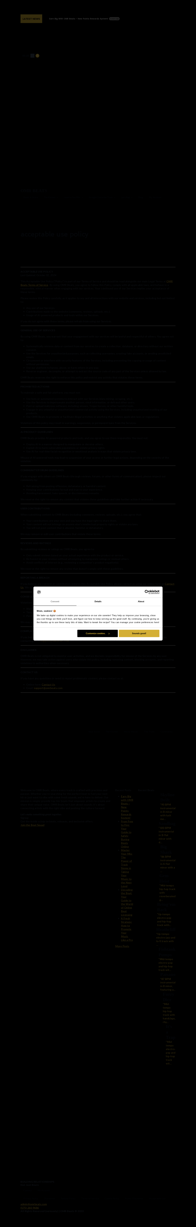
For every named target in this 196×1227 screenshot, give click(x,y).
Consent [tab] (55, 601)
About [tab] (141, 601)
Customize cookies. (96, 633)
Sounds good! (139, 633)
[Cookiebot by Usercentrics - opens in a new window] (146, 592)
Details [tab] (98, 601)
